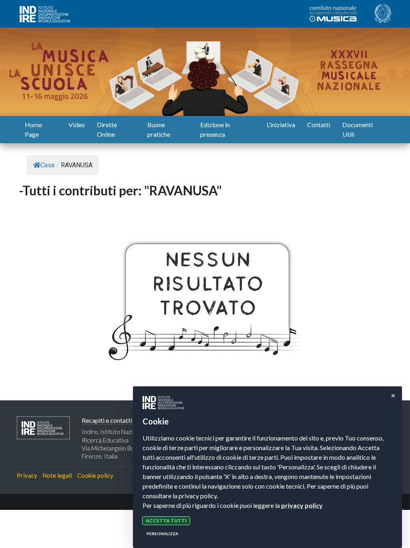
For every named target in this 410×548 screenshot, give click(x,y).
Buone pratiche (158, 129)
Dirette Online (107, 129)
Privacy (27, 475)
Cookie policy (95, 475)
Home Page (33, 129)
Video (76, 124)
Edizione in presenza (215, 129)
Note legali (57, 475)
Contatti (318, 124)
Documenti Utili (357, 129)
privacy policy (302, 505)
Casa (47, 165)
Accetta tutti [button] (166, 521)
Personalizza (162, 533)
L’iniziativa (281, 124)
